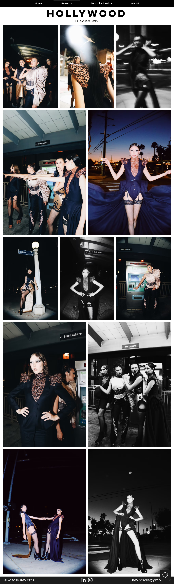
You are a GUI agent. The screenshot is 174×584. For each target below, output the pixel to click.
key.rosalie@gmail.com (151, 580)
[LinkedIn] (83, 580)
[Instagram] (90, 580)
